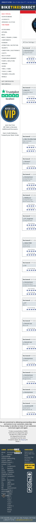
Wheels (4, 77)
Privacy (3, 494)
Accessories (6, 29)
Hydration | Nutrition (10, 45)
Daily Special (6, 14)
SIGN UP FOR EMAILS (29, 466)
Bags (3, 35)
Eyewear (4, 42)
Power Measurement (9, 58)
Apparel (4, 32)
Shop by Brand (7, 17)
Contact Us (3, 465)
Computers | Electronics (11, 50)
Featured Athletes (3, 457)
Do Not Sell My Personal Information (3, 487)
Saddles (4, 63)
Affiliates (3, 462)
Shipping (23, 440)
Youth (9, 512)
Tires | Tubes (6, 69)
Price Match (3, 479)
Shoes (4, 66)
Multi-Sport (6, 56)
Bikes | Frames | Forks (9, 37)
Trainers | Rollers (8, 74)
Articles (3, 472)
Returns (3, 476)
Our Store (3, 469)
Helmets (5, 48)
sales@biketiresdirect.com (24, 520)
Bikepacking (10, 458)
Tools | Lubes (6, 71)
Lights (4, 53)
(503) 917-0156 (7, 2)
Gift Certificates (8, 81)
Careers (3, 460)
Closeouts (5, 19)
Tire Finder (5, 25)
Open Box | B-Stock (8, 22)
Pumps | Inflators (8, 61)
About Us (3, 453)
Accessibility (3, 496)
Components (6, 40)
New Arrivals (6, 84)
